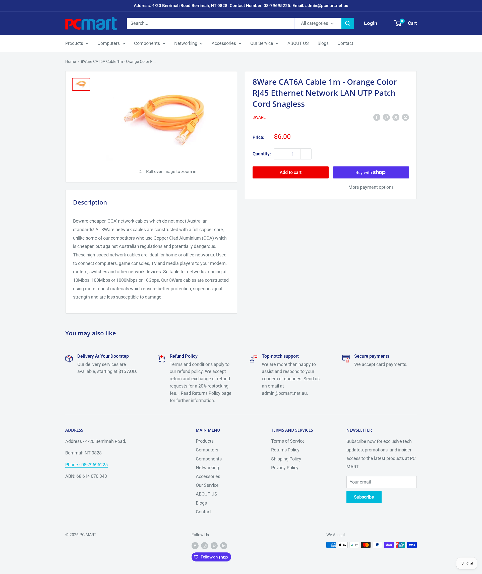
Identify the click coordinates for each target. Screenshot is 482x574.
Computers (108, 43)
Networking (185, 43)
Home (70, 61)
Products (74, 43)
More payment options (371, 187)
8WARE (259, 117)
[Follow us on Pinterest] (214, 545)
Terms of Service (288, 441)
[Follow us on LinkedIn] (223, 545)
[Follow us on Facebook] (195, 545)
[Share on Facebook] (376, 117)
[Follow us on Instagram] (204, 545)
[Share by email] (405, 117)
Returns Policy (285, 449)
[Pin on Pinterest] (386, 117)
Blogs (323, 43)
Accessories (224, 43)
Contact (345, 43)
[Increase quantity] (306, 154)
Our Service (261, 43)
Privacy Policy (284, 467)
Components (147, 43)
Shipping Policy (286, 458)
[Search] (347, 23)
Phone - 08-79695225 (86, 464)
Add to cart (291, 172)
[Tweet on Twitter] (395, 117)
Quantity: (262, 153)
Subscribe (364, 497)
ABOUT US (298, 43)
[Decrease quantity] (279, 154)
